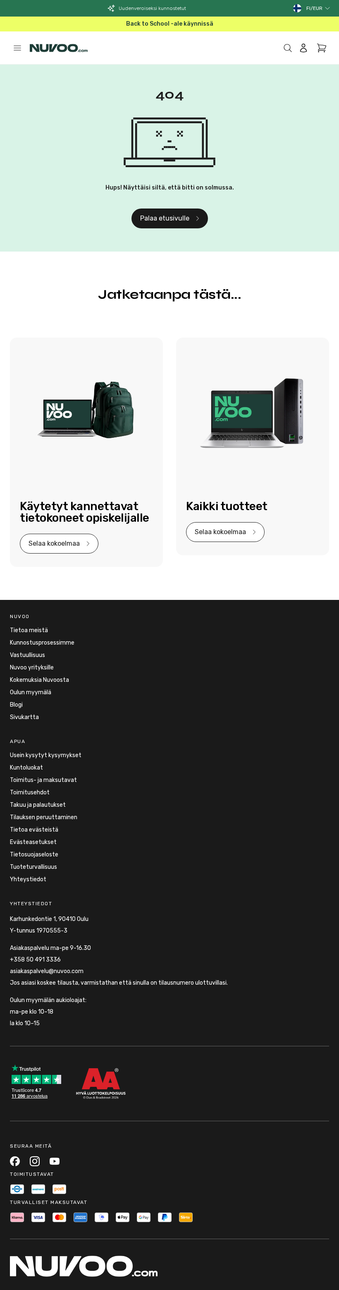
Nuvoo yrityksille (32, 667)
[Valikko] (17, 48)
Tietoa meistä (29, 630)
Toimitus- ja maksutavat (43, 780)
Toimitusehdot (30, 792)
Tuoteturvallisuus (33, 866)
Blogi (16, 704)
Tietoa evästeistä (34, 829)
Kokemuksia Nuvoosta (39, 679)
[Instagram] (35, 1161)
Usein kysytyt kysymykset (45, 755)
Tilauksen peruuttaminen (43, 817)
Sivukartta (24, 717)
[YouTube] (55, 1161)
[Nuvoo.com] (59, 48)
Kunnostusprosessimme (42, 642)
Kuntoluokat (26, 767)
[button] (318, 8)
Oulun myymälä (30, 692)
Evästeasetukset (33, 842)
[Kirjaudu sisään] (303, 48)
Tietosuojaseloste (34, 854)
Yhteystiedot (28, 879)
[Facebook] (15, 1161)
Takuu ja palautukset (38, 804)
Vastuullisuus (27, 655)
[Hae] (288, 48)
